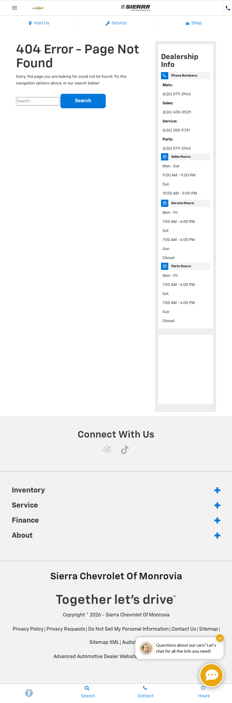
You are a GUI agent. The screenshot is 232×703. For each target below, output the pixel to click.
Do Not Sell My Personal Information (128, 629)
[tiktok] (124, 449)
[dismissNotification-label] (220, 638)
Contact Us (184, 629)
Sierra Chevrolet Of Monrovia (137, 615)
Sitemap (208, 629)
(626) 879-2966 (177, 94)
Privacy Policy (28, 629)
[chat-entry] (211, 675)
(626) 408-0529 (177, 112)
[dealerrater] (107, 449)
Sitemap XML (104, 642)
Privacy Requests (66, 629)
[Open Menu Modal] (14, 7)
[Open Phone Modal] (228, 7)
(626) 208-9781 (176, 130)
